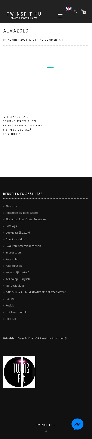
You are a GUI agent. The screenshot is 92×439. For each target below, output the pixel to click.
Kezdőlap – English (18, 279)
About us (11, 206)
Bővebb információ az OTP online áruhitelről (35, 338)
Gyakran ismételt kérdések (23, 246)
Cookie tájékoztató (18, 232)
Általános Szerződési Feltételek (26, 219)
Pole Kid (11, 319)
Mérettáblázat (15, 285)
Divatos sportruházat (24, 18)
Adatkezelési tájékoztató (22, 213)
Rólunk (10, 299)
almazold (16, 31)
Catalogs (11, 226)
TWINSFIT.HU (24, 14)
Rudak (10, 305)
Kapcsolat (12, 259)
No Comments (50, 39)
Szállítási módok (16, 312)
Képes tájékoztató (17, 272)
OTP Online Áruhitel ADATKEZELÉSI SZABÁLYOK (36, 292)
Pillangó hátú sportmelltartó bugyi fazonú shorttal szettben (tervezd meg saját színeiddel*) (23, 125)
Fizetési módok (15, 239)
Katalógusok (14, 266)
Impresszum (14, 252)
